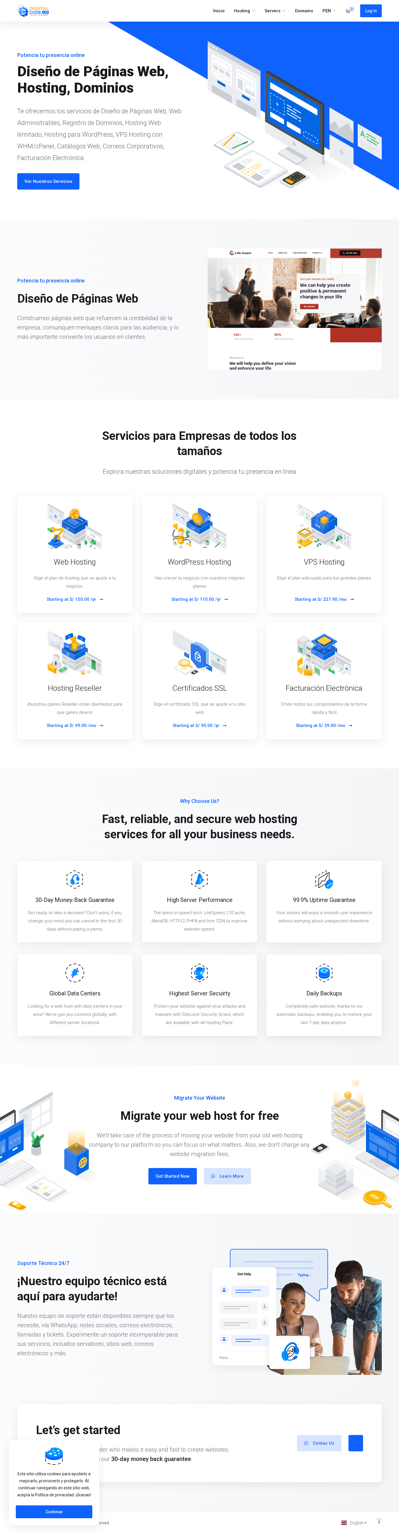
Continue (54, 1511)
